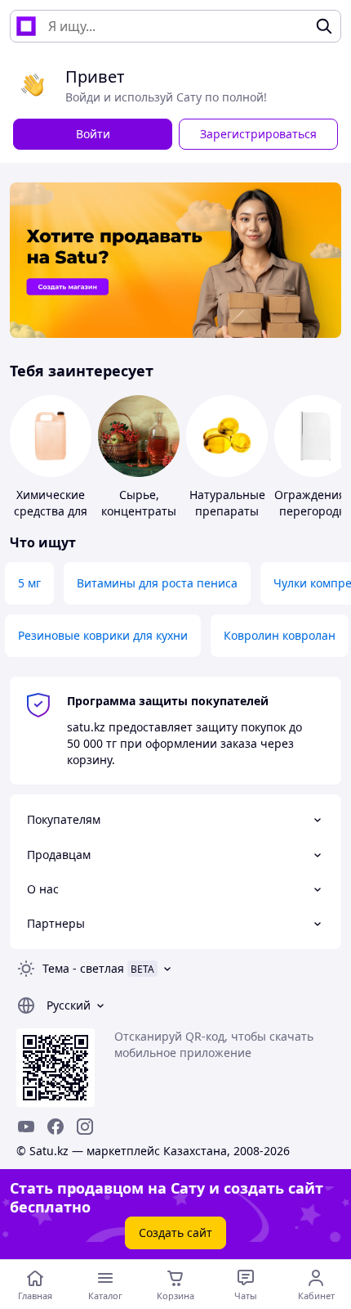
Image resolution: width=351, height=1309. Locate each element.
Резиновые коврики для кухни (103, 635)
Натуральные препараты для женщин (227, 511)
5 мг (29, 583)
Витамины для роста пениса (157, 583)
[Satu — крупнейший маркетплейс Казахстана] (26, 26)
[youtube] (26, 1126)
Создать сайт (175, 1232)
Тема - (83, 968)
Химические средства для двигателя (50, 511)
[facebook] (55, 1126)
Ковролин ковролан (279, 635)
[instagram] (85, 1126)
